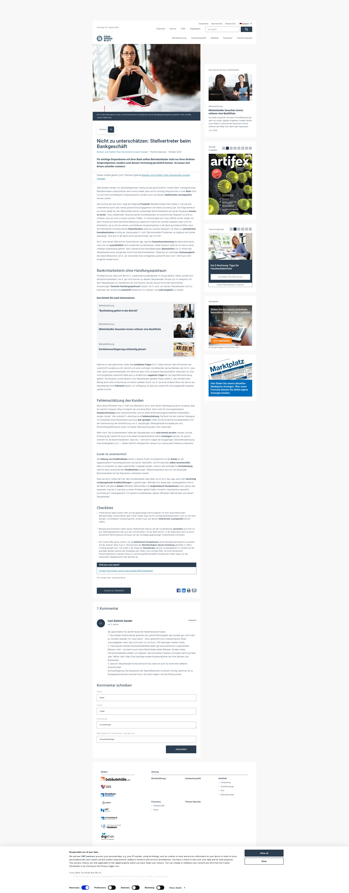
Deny (264, 861)
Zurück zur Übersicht (114, 590)
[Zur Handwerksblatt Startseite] (104, 37)
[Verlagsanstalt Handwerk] (118, 826)
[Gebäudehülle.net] (118, 779)
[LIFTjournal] (118, 810)
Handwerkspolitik (198, 38)
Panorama (227, 38)
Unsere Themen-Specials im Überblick (220, 285)
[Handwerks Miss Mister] (118, 795)
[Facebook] (177, 590)
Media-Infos (230, 23)
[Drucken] (188, 591)
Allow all (264, 853)
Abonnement (216, 23)
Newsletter (203, 23)
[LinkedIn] (183, 590)
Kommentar (102, 719)
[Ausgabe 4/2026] (212, 184)
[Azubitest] (118, 802)
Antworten (192, 620)
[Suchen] (246, 29)
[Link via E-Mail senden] (193, 590)
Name (99, 691)
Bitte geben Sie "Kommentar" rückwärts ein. (116, 733)
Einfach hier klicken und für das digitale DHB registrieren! (126, 570)
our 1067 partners (86, 856)
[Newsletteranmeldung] (230, 325)
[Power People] (118, 787)
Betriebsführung (179, 38)
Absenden (181, 749)
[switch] (112, 887)
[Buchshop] (118, 818)
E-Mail (99, 705)
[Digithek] (118, 836)
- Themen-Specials (131, 152)
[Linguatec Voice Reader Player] (111, 129)
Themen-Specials (244, 38)
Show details (175, 887)
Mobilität (214, 38)
